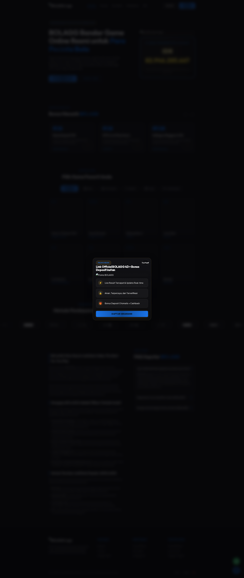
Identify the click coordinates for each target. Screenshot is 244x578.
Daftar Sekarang (122, 314)
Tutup (145, 263)
